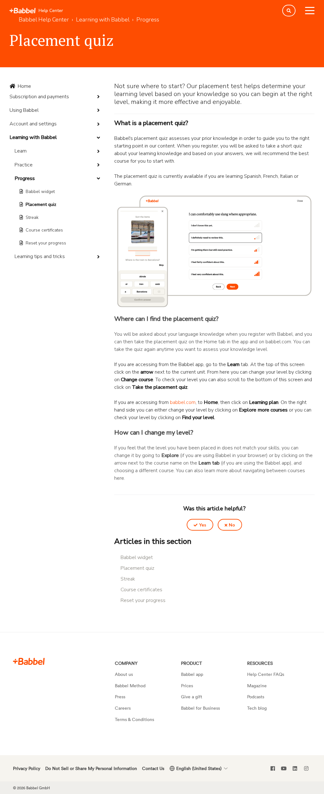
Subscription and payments (39, 96)
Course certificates (44, 230)
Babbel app (192, 674)
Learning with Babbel (33, 137)
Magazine (257, 686)
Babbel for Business (200, 708)
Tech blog (257, 708)
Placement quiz (41, 205)
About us (124, 674)
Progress (25, 178)
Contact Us (153, 768)
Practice (24, 164)
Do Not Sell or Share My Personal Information (91, 768)
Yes (202, 524)
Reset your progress (46, 243)
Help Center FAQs (265, 674)
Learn (21, 150)
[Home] (22, 11)
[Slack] (29, 661)
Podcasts (255, 697)
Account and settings (33, 123)
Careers (123, 708)
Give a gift (191, 697)
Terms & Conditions (134, 719)
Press (120, 697)
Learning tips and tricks (40, 256)
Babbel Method (130, 686)
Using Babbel (24, 110)
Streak (32, 217)
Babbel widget (40, 192)
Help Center (51, 11)
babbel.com (183, 402)
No (232, 524)
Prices (187, 686)
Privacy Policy (26, 768)
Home (24, 86)
